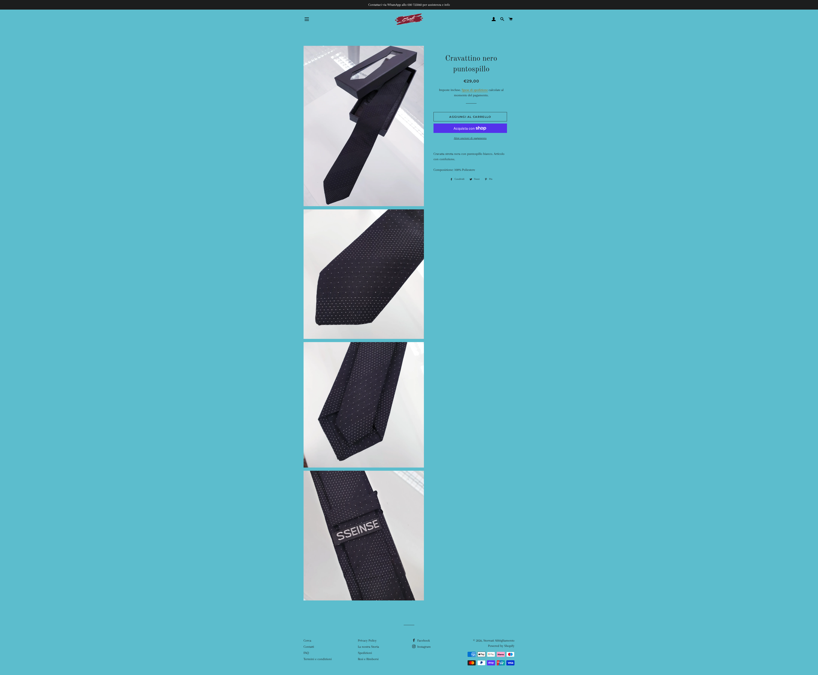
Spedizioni (365, 653)
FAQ (306, 653)
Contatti (309, 647)
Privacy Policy (367, 640)
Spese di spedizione (475, 90)
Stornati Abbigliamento (498, 640)
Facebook (423, 640)
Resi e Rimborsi (368, 659)
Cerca (307, 640)
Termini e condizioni (318, 659)
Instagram (423, 647)
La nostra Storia (368, 647)
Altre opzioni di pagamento (470, 138)
